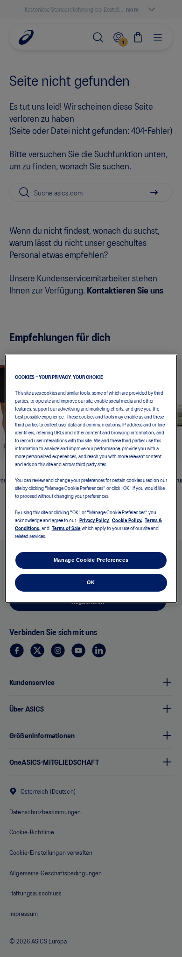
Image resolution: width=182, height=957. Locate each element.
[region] (91, 478)
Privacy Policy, (94, 520)
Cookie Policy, (127, 520)
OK (91, 582)
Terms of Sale (66, 527)
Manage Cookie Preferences (91, 560)
